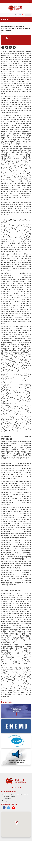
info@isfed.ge (7, 801)
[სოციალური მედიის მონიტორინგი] (16, 757)
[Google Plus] (14, 47)
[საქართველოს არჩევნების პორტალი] (16, 711)
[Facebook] (17, 15)
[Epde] (16, 741)
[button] (16, 823)
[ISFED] (16, 781)
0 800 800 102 (7, 798)
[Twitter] (20, 15)
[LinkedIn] (10, 47)
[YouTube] (22, 15)
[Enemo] (16, 726)
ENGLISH (28, 15)
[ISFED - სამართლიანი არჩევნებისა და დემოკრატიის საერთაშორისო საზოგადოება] (16, 6)
